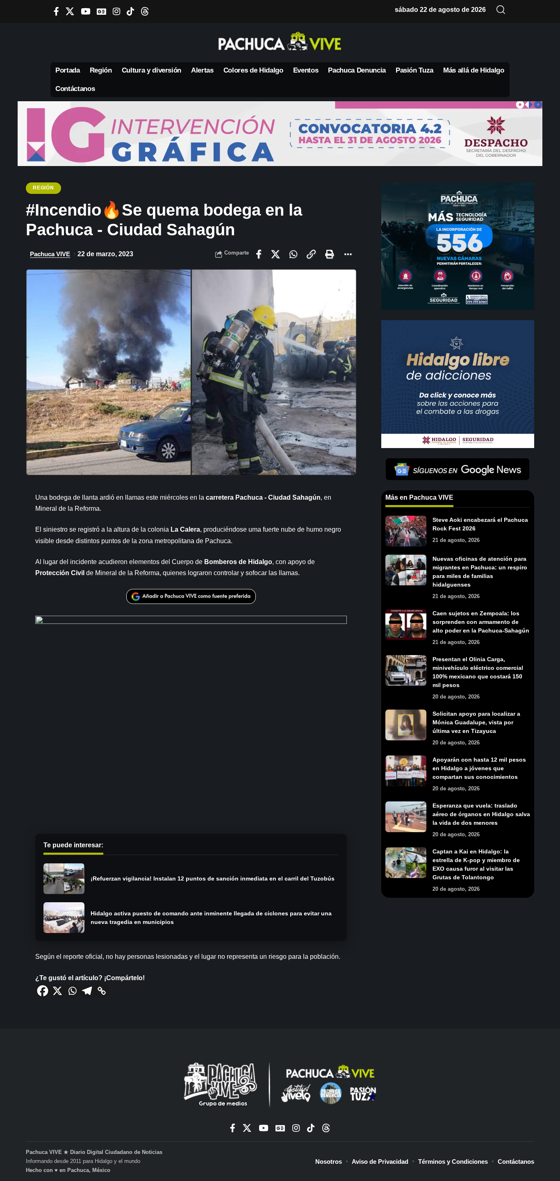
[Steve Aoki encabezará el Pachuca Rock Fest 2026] (405, 531)
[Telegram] (87, 990)
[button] (501, 9)
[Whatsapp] (72, 990)
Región (43, 187)
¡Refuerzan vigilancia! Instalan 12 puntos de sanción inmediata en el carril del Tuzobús (213, 878)
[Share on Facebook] (259, 254)
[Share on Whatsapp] (293, 254)
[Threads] (145, 11)
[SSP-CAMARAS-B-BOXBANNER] (457, 245)
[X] (69, 11)
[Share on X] (275, 254)
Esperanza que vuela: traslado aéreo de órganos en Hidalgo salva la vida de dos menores (481, 814)
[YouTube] (85, 11)
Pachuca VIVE (50, 253)
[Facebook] (56, 11)
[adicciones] (457, 383)
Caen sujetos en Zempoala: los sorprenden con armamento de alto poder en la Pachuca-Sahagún (481, 622)
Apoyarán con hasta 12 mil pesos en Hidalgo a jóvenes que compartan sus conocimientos (479, 768)
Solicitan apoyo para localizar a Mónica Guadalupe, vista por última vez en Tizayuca (476, 722)
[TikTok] (130, 11)
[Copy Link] (101, 990)
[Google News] (101, 11)
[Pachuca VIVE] (280, 1086)
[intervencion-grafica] (280, 133)
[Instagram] (116, 11)
